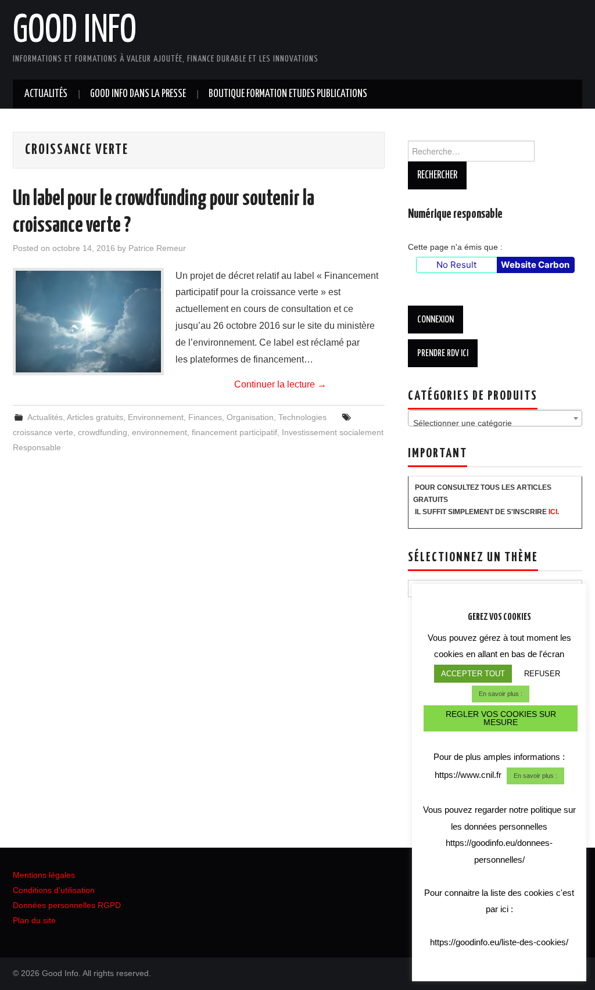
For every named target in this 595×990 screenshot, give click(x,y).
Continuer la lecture (280, 384)
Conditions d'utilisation (54, 890)
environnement (159, 432)
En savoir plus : (500, 693)
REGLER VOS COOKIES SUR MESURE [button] (501, 718)
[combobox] (495, 418)
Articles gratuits (95, 417)
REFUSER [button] (542, 673)
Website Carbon (535, 264)
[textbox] (495, 423)
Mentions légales (44, 875)
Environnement (156, 417)
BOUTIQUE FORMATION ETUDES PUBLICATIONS (288, 94)
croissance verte (43, 432)
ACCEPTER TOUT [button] (473, 673)
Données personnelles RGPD (67, 905)
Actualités (45, 94)
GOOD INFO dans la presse (138, 94)
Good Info (75, 31)
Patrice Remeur (157, 248)
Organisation (250, 417)
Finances (205, 417)
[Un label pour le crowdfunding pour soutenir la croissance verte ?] (88, 321)
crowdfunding (102, 432)
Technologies (302, 417)
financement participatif (234, 432)
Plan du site (34, 920)
